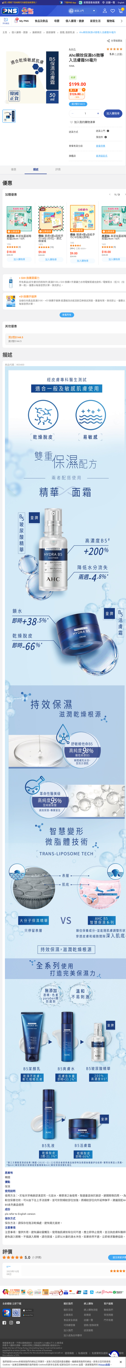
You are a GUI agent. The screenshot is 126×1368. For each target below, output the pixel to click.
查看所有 (66, 314)
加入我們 (68, 1330)
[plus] (98, 113)
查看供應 (100, 146)
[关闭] (120, 1362)
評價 (58, 169)
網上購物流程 (91, 1309)
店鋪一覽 (88, 1320)
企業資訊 (68, 1315)
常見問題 (108, 1315)
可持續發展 (69, 1325)
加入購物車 (113, 113)
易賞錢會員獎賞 (92, 2)
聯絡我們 (108, 1309)
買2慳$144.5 (78, 104)
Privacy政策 (104, 1364)
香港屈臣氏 (101, 156)
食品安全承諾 (70, 1320)
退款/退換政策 (91, 1325)
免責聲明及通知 (100, 1353)
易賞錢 (87, 1315)
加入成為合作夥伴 (73, 1335)
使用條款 (69, 1353)
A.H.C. (72, 49)
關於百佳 (68, 1309)
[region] (63, 1362)
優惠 (13, 169)
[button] (82, 11)
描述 (35, 169)
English (121, 2)
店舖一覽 (110, 2)
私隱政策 (83, 1353)
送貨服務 (88, 1330)
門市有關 (108, 1320)
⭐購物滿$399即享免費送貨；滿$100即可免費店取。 (25, 2)
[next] (121, 20)
